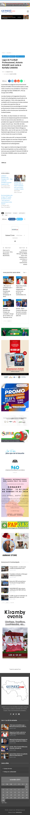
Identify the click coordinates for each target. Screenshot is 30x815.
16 (3, 795)
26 (15, 797)
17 (7, 795)
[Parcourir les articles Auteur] (15, 229)
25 (11, 797)
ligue (6, 215)
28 (23, 797)
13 (19, 792)
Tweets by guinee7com (15, 669)
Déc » (5, 802)
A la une (6, 277)
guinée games (22, 213)
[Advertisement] (15, 35)
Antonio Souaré (8, 213)
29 (26, 797)
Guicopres (15, 213)
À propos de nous (8, 768)
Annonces (12, 56)
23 (3, 797)
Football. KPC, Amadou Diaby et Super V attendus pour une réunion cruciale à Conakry (19, 185)
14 (23, 792)
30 (3, 800)
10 (7, 792)
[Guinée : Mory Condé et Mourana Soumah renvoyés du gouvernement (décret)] (21, 303)
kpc (2, 215)
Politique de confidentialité (10, 771)
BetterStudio (19, 812)
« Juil (2, 802)
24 (7, 797)
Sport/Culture (20, 56)
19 (15, 795)
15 (26, 792)
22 (26, 795)
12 (15, 792)
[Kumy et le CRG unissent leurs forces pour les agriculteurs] (4, 583)
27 (19, 797)
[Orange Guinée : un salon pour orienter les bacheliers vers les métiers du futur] (4, 569)
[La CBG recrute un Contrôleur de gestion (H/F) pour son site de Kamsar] (4, 597)
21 (23, 795)
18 (11, 795)
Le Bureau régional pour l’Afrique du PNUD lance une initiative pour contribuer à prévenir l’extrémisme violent (21, 257)
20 (19, 795)
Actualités (5, 56)
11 (11, 792)
